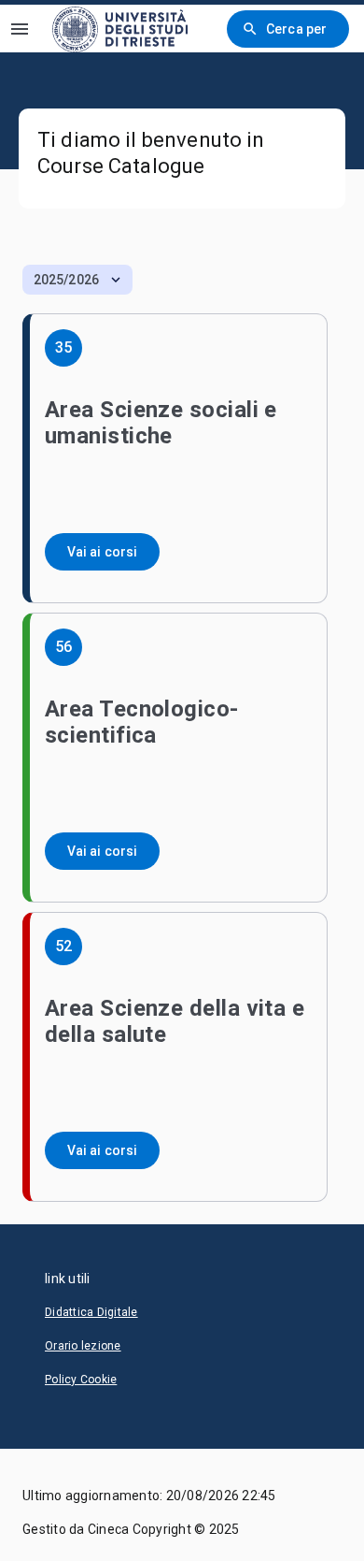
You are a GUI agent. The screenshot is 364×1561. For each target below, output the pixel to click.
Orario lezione (83, 1345)
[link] (120, 28)
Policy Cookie (81, 1379)
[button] (77, 280)
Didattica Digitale (91, 1312)
